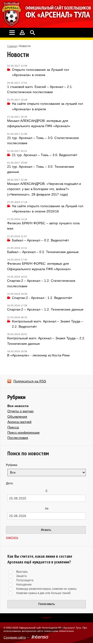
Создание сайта (15, 637)
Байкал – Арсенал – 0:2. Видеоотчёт (40, 240)
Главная (12, 46)
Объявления (17, 416)
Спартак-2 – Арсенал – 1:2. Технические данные (45, 309)
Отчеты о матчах (20, 411)
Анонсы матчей (19, 422)
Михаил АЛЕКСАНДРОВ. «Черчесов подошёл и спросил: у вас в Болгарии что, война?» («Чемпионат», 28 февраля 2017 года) (44, 189)
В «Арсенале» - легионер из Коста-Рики (38, 355)
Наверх (46, 617)
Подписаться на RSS (29, 381)
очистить (12, 537)
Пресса (13, 427)
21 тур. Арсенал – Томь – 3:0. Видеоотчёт (44, 155)
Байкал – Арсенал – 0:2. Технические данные (43, 252)
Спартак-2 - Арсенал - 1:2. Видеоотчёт (42, 298)
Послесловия (17, 438)
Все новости (18, 406)
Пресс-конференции (23, 432)
